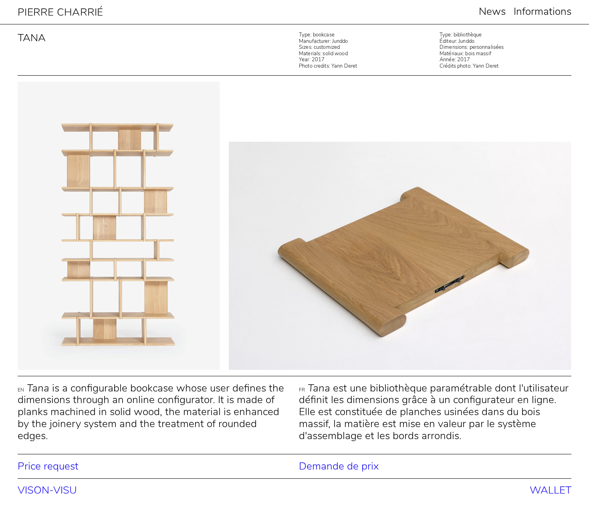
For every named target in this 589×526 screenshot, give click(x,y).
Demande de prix (339, 466)
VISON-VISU (47, 490)
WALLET (550, 490)
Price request (48, 466)
